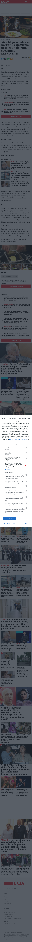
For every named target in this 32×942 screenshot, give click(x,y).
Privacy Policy (24, 523)
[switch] (26, 447)
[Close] (29, 418)
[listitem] (16, 444)
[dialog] (16, 471)
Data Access (16, 523)
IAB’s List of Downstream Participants (18, 439)
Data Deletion (7, 523)
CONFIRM (9, 518)
